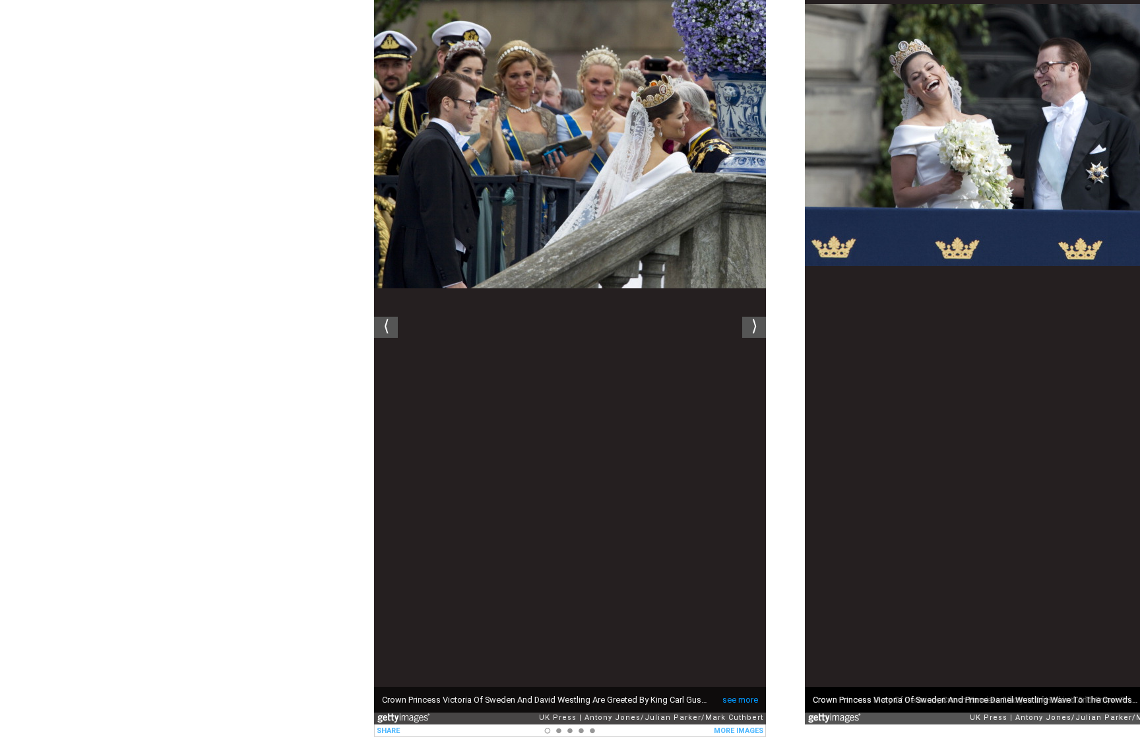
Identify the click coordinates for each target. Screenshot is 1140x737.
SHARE (388, 730)
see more (740, 700)
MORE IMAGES (738, 730)
